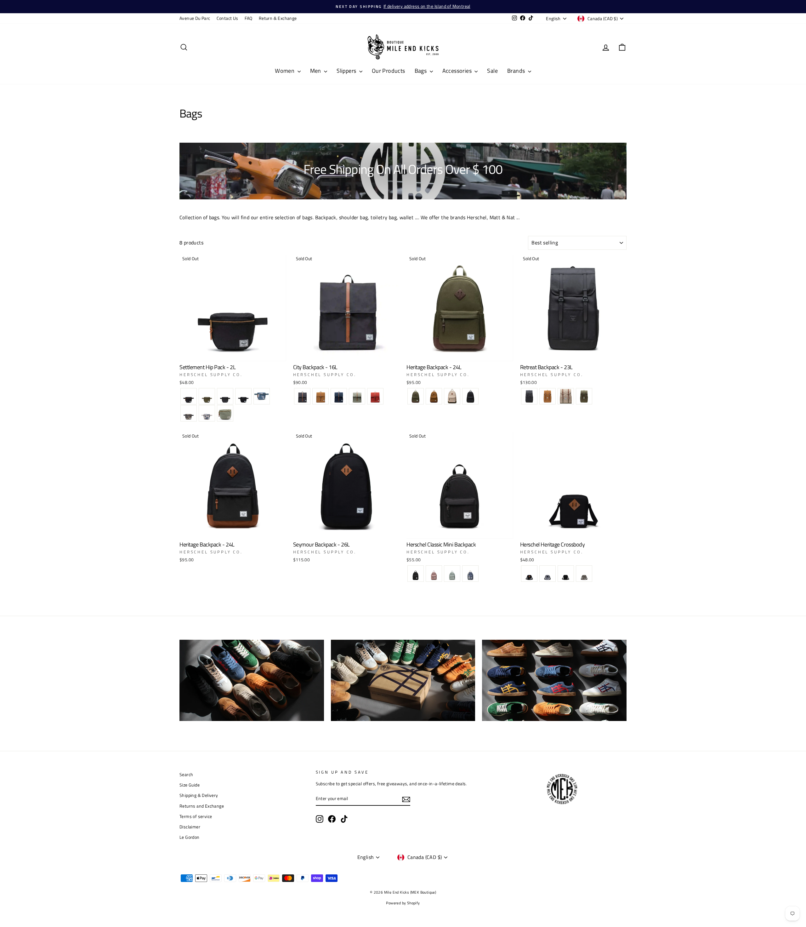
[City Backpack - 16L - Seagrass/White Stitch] (357, 396)
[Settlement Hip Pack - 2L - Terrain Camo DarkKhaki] (188, 413)
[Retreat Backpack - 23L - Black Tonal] (529, 396)
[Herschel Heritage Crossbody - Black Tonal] (566, 573)
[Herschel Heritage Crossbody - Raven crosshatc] (547, 573)
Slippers (347, 70)
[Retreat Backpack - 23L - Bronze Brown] (547, 396)
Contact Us (227, 18)
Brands (516, 70)
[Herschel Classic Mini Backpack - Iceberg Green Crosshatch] (452, 573)
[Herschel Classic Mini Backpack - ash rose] (434, 573)
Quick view (232, 353)
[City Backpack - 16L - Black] (302, 396)
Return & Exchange (278, 18)
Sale (492, 70)
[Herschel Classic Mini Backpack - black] (415, 573)
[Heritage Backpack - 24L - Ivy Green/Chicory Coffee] (415, 396)
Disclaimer (189, 827)
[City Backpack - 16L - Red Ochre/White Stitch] (375, 396)
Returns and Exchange (201, 806)
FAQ (249, 18)
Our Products (388, 70)
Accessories (457, 70)
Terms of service (195, 816)
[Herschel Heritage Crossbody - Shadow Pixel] (584, 573)
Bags (421, 70)
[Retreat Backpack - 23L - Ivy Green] (584, 396)
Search (186, 774)
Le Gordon (189, 837)
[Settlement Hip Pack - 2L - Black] (188, 396)
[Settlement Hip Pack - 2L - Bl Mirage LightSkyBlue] (262, 396)
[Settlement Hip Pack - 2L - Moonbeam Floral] (207, 413)
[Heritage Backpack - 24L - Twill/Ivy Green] (452, 396)
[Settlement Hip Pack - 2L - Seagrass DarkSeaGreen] (225, 413)
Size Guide (189, 785)
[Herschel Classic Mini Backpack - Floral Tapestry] (470, 573)
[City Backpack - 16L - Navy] (339, 396)
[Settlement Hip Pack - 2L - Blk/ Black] (225, 396)
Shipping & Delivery (198, 795)
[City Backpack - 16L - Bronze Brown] (320, 396)
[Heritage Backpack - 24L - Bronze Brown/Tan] (434, 396)
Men (316, 70)
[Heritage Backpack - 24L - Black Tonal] (470, 396)
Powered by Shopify (403, 903)
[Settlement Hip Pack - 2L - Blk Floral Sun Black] (243, 396)
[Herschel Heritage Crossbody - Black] (529, 573)
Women (285, 70)
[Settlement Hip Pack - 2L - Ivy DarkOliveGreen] (207, 396)
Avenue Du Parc (194, 18)
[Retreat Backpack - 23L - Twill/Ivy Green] (566, 396)
